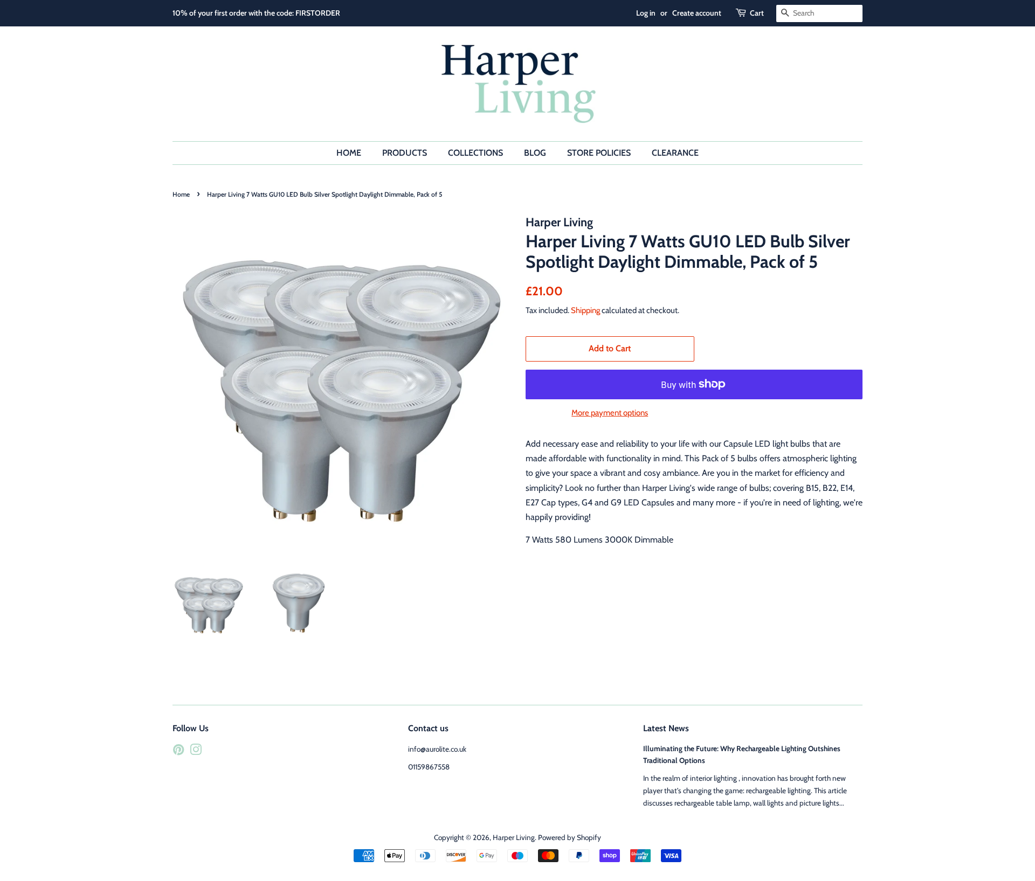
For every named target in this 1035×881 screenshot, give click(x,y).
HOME (348, 153)
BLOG (535, 153)
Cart (757, 13)
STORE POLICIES (599, 153)
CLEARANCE (675, 153)
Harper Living (514, 837)
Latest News (666, 728)
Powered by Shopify (569, 837)
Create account (696, 13)
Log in (646, 13)
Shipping (585, 310)
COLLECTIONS (475, 153)
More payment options (609, 413)
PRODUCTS (404, 153)
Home (181, 194)
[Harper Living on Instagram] (196, 751)
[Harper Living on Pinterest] (178, 751)
